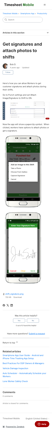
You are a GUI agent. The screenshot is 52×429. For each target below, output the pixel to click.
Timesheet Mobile (10, 13)
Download (17, 297)
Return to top (9, 342)
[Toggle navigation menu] (44, 5)
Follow (7, 72)
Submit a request (37, 333)
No (33, 321)
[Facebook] (4, 305)
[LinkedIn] (11, 305)
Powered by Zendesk (15, 427)
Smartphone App (27, 13)
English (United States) (37, 418)
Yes (19, 321)
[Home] (19, 4)
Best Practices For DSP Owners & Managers (23, 363)
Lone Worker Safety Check (15, 381)
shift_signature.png (14, 294)
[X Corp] (8, 305)
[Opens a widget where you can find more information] (42, 424)
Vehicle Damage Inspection (15, 368)
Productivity (42, 13)
